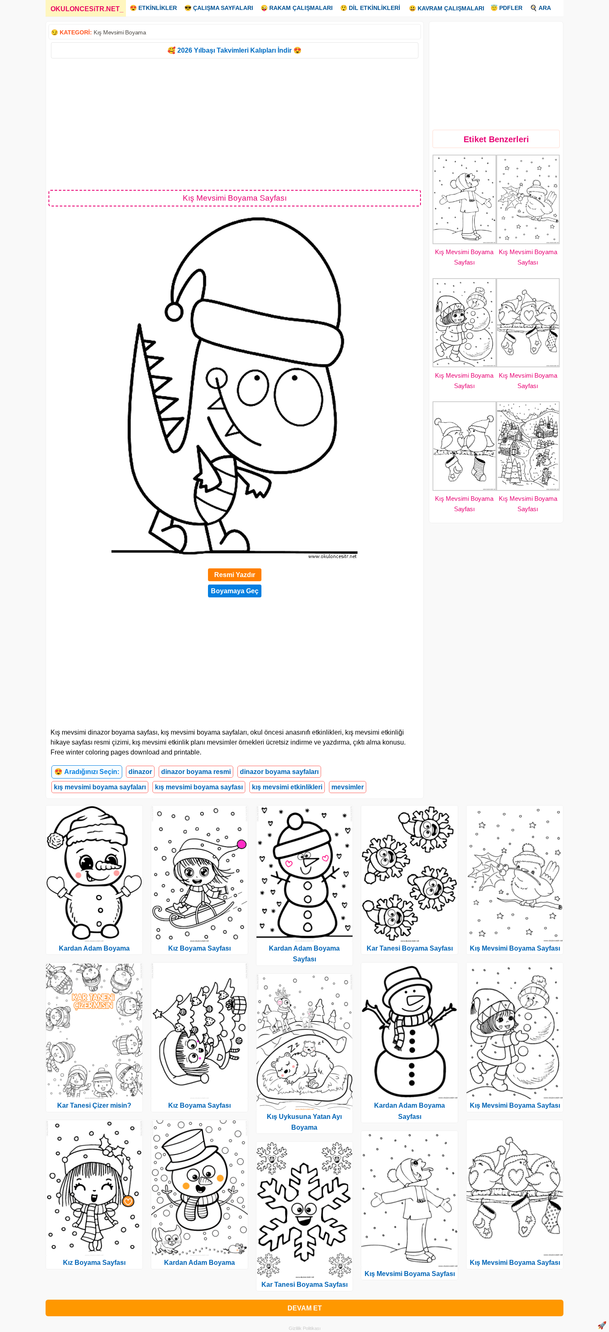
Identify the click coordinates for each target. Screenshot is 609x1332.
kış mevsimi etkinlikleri (287, 787)
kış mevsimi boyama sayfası (199, 787)
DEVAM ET (305, 1308)
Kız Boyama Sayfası (94, 1262)
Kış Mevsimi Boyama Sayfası (410, 1273)
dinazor (140, 771)
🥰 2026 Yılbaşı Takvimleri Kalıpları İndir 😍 (234, 50)
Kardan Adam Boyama (94, 948)
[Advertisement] (235, 124)
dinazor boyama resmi (196, 771)
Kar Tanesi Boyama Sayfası (304, 1284)
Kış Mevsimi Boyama (120, 32)
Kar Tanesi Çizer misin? (94, 1105)
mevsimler (347, 787)
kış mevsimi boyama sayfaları (100, 787)
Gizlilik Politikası (305, 1328)
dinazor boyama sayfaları (279, 771)
